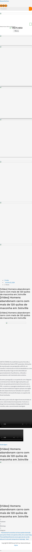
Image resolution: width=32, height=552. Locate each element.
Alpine (16, 545)
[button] (16, 30)
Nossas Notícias (4, 1)
